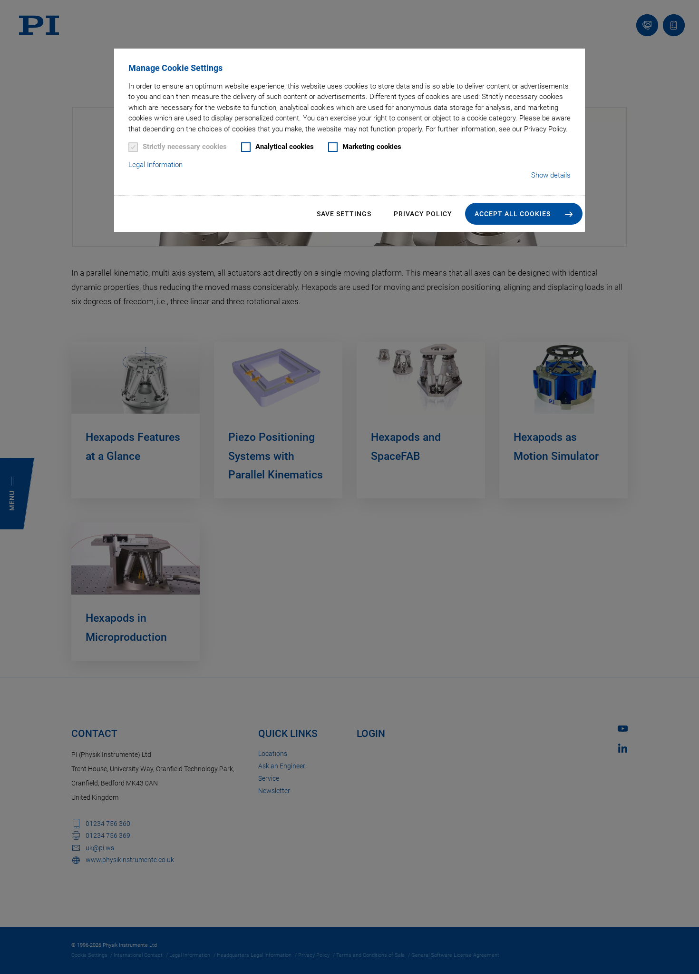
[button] (523, 214)
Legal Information (155, 164)
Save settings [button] (344, 214)
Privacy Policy (423, 214)
